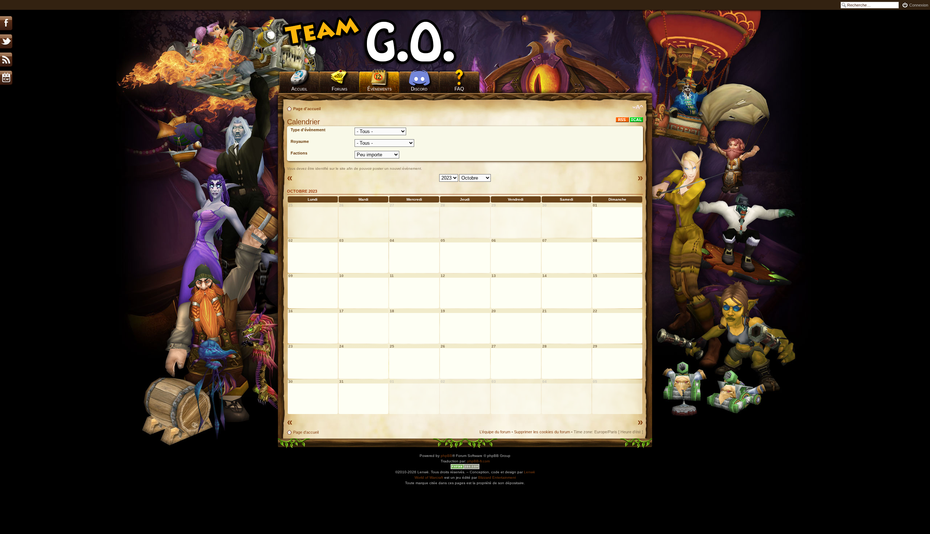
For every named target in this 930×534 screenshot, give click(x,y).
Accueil (299, 89)
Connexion (918, 5)
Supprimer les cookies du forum (542, 432)
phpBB (446, 456)
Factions (299, 153)
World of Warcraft (429, 477)
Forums (339, 89)
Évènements (379, 89)
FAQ (459, 89)
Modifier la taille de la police (637, 107)
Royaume (300, 141)
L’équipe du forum (495, 432)
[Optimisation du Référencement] (465, 467)
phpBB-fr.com (478, 461)
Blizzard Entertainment (497, 477)
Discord (419, 89)
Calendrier (303, 122)
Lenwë (529, 472)
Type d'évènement (308, 130)
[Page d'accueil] (380, 40)
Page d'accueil (307, 109)
